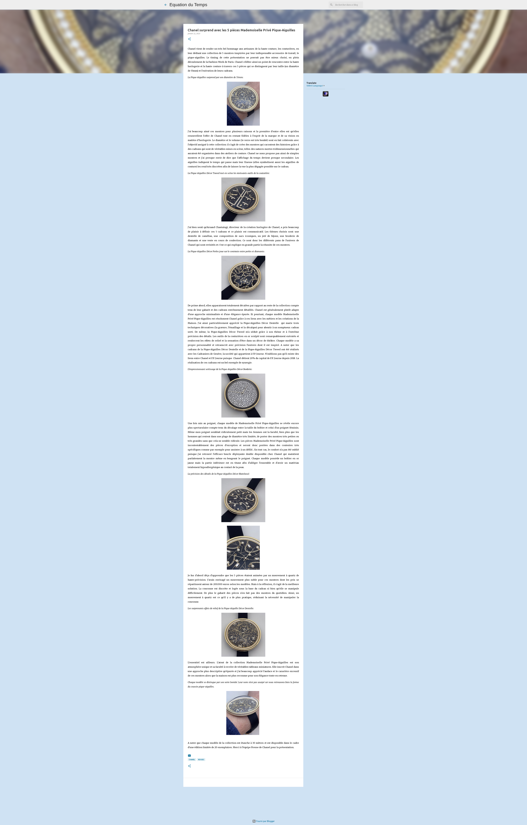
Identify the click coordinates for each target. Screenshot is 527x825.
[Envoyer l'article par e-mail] (189, 756)
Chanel (192, 759)
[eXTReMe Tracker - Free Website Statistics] (325, 95)
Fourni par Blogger (265, 821)
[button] (189, 39)
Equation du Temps (188, 4)
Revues (201, 759)
